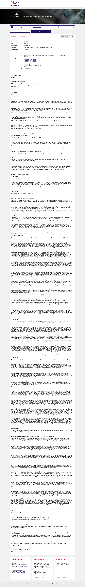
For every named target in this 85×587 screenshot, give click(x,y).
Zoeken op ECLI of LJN (17, 568)
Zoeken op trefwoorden (17, 567)
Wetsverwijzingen (15, 58)
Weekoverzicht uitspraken (62, 577)
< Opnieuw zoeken (20, 31)
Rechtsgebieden (14, 49)
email (60, 583)
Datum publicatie (14, 43)
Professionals (47, 8)
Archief (38, 583)
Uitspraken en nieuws (26, 8)
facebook (68, 583)
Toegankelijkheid (26, 583)
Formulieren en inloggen (69, 8)
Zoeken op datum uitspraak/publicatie (20, 566)
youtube (73, 583)
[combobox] (67, 36)
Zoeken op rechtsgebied (18, 570)
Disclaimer (41, 583)
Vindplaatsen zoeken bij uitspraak (19, 571)
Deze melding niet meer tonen (65, 27)
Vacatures (34, 583)
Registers (34, 8)
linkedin (71, 583)
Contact (53, 8)
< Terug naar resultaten (41, 31)
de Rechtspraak (40, 8)
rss (58, 583)
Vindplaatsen (14, 63)
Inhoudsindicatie (14, 52)
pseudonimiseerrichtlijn (37, 27)
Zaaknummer (14, 45)
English (13, 583)
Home (12, 8)
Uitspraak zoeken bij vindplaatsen (19, 572)
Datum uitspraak (14, 41)
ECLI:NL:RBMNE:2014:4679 (35, 47)
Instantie (13, 40)
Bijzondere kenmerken (16, 51)
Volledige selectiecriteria (39, 577)
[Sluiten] (73, 27)
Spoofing (31, 583)
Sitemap (16, 583)
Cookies (22, 583)
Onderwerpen (17, 8)
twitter (66, 583)
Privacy (19, 583)
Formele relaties (14, 47)
